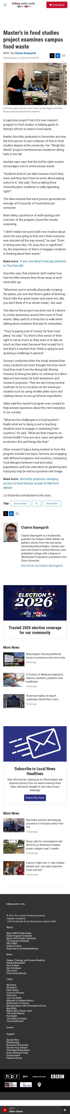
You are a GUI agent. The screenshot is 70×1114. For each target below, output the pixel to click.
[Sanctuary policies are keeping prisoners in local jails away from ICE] (13, 825)
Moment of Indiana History (20, 1000)
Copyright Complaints (16, 918)
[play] (5, 1110)
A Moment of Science (18, 1003)
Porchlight (12, 1016)
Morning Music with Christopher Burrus (26, 1006)
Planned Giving (14, 1058)
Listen (10, 979)
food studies (20, 503)
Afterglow (12, 987)
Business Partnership (17, 1045)
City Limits (12, 971)
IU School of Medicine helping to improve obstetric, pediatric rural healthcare (44, 678)
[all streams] (65, 1110)
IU (36, 503)
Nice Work (12, 1008)
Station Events (14, 946)
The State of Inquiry (17, 1018)
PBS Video (12, 943)
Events (10, 1027)
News (9, 954)
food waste (52, 503)
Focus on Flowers (15, 993)
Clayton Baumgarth (25, 53)
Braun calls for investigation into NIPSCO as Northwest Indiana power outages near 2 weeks (44, 845)
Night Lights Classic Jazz (19, 1011)
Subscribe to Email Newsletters (22, 948)
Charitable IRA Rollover (18, 1050)
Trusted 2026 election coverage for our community (35, 630)
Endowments (13, 1055)
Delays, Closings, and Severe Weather (26, 960)
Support (11, 1034)
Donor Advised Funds (17, 1053)
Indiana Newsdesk (16, 963)
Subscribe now (35, 797)
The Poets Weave (16, 1013)
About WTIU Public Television (21, 938)
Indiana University (37, 916)
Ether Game (13, 990)
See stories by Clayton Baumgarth (42, 565)
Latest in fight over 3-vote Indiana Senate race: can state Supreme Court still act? (45, 866)
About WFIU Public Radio (19, 933)
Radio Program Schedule (19, 936)
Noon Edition (13, 965)
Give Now (58, 4)
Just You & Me (14, 998)
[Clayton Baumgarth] (10, 532)
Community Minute (16, 973)
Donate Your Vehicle (17, 1047)
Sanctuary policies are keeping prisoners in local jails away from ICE (44, 823)
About (10, 927)
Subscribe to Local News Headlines (34, 771)
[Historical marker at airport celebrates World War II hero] (13, 701)
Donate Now (13, 1040)
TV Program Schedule (18, 941)
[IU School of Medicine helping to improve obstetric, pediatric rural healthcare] (13, 680)
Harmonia (12, 995)
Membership (13, 1042)
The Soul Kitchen (15, 1021)
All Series (11, 985)
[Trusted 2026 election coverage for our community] (35, 603)
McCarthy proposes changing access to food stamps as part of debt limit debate (31, 483)
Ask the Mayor (14, 968)
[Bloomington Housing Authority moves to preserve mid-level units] (13, 659)
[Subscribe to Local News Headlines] (35, 744)
